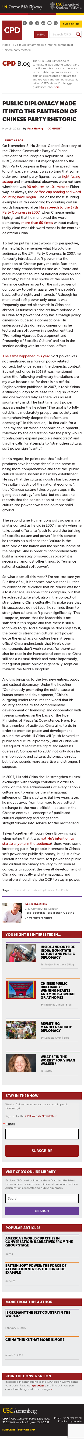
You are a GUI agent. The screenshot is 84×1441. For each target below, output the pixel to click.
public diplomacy (43, 890)
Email (10, 1124)
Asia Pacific (62, 890)
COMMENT (54, 128)
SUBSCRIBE (71, 24)
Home (6, 44)
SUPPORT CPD (26, 1429)
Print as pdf (14, 140)
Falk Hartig (35, 128)
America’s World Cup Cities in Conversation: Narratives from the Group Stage (39, 1241)
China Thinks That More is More (34, 1340)
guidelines (39, 1385)
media (26, 890)
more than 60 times (37, 223)
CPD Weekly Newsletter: (41, 1116)
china (17, 890)
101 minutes (59, 187)
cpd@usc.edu (74, 1421)
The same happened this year (26, 356)
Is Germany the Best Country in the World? (37, 1314)
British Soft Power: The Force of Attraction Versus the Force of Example (35, 1269)
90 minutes (36, 187)
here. (57, 87)
